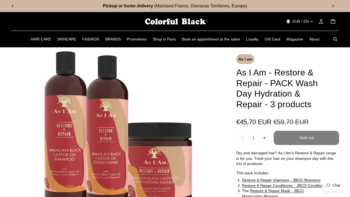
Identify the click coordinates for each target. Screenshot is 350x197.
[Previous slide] (13, 6)
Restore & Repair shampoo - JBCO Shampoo (281, 180)
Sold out (306, 137)
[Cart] (333, 21)
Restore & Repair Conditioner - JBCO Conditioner (285, 185)
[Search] (335, 39)
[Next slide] (333, 6)
